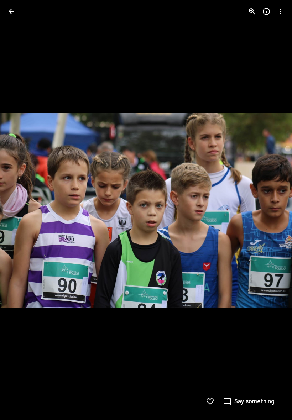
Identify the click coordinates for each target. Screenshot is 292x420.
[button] (20, 210)
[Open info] (266, 11)
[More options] (280, 11)
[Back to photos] (11, 11)
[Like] (210, 401)
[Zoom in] (252, 11)
